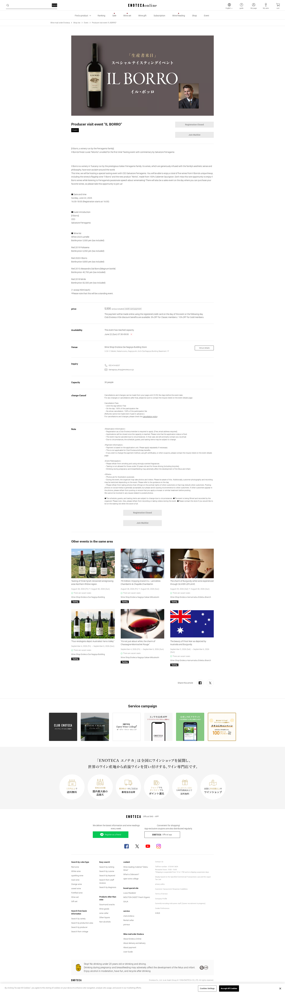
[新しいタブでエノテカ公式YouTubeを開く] (147, 846)
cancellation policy (150, 417)
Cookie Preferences (162, 908)
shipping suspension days (199, 872)
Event (86, 23)
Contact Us (159, 862)
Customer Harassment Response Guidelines (171, 889)
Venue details (204, 348)
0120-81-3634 (173, 867)
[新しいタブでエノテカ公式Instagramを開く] (158, 846)
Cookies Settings (207, 988)
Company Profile (161, 899)
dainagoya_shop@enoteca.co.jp (121, 370)
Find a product (81, 15)
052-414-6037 (114, 365)
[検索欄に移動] (8, 5)
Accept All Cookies (229, 988)
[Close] (280, 988)
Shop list (76, 23)
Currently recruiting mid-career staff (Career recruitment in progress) (180, 903)
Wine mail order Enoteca (60, 23)
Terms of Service (161, 894)
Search (54, 5)
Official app (167, 834)
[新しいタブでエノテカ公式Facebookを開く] (126, 846)
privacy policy (160, 884)
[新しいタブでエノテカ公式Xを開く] (137, 846)
